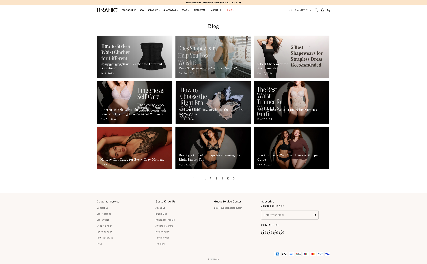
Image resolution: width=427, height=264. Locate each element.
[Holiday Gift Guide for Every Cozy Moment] (134, 148)
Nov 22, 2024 (186, 164)
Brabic (216, 259)
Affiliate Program (164, 225)
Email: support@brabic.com (228, 207)
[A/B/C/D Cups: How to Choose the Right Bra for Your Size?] (213, 102)
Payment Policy (104, 231)
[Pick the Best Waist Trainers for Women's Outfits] (291, 102)
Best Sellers (129, 10)
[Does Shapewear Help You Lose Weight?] (213, 57)
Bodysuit (152, 10)
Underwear (199, 10)
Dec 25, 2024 (265, 73)
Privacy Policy (162, 231)
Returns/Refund (105, 237)
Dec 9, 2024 (107, 164)
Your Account (104, 213)
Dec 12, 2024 (264, 119)
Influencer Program (165, 219)
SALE (229, 10)
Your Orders (103, 219)
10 (228, 178)
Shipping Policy (104, 225)
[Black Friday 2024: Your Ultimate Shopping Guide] (291, 148)
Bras (184, 10)
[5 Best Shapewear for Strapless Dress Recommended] (291, 57)
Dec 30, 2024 (186, 73)
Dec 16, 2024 (186, 119)
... (205, 178)
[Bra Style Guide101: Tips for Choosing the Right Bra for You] (213, 148)
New (141, 10)
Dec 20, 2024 (108, 119)
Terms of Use (162, 237)
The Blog (160, 243)
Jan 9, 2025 (107, 73)
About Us (216, 10)
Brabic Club (161, 213)
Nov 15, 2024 (264, 164)
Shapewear (169, 10)
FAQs (99, 243)
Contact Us (102, 207)
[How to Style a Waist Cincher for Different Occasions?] (134, 57)
